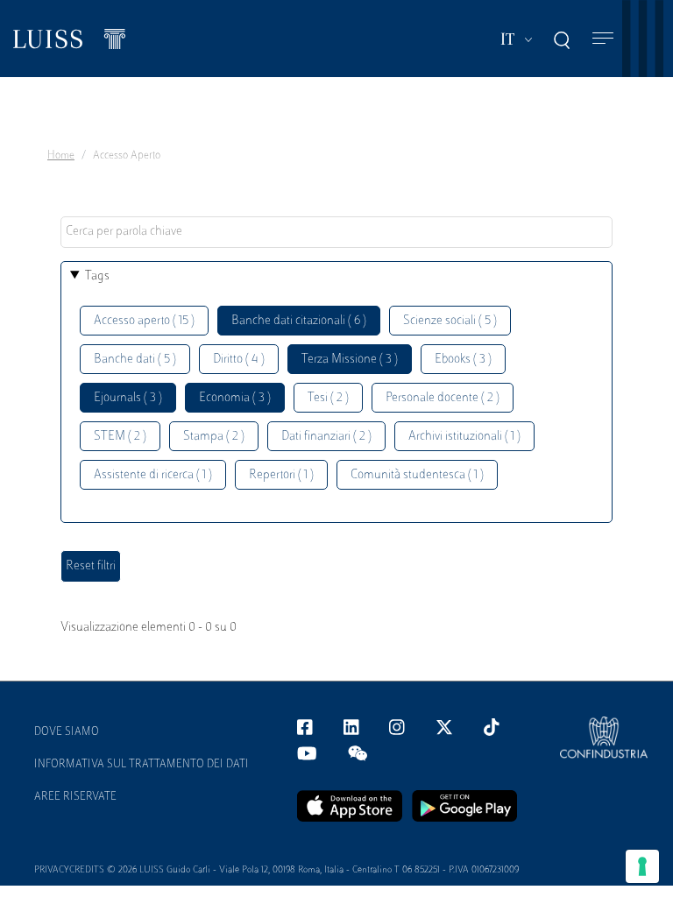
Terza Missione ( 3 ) (349, 359)
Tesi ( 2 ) (328, 398)
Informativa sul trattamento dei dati (141, 764)
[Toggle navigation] (602, 39)
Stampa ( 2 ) (213, 436)
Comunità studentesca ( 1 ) (417, 475)
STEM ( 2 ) (120, 436)
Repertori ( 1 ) (281, 475)
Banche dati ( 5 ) (135, 359)
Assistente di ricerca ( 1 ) (153, 475)
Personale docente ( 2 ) (442, 398)
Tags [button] (97, 276)
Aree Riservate (75, 797)
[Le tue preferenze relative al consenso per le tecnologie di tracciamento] (642, 866)
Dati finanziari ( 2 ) (326, 436)
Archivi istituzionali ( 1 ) (464, 436)
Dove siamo (66, 732)
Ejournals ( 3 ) (128, 398)
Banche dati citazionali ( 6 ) (298, 321)
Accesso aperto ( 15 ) (144, 321)
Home (60, 156)
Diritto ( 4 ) (239, 359)
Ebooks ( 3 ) (463, 359)
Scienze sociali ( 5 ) (450, 321)
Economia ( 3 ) (235, 398)
